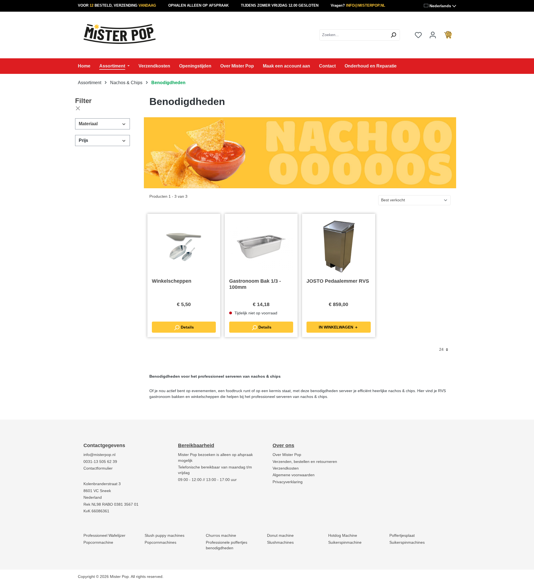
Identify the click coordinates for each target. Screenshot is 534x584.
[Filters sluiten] (78, 108)
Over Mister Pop (287, 455)
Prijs (83, 140)
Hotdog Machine (342, 535)
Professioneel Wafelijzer (104, 535)
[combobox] (353, 35)
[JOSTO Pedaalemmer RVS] (338, 246)
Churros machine (221, 535)
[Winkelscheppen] (184, 246)
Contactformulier (98, 468)
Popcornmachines (160, 542)
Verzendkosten (286, 468)
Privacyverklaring (288, 482)
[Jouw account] (433, 35)
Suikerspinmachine (345, 542)
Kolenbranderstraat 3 (102, 484)
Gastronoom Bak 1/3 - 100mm (255, 284)
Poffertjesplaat (402, 535)
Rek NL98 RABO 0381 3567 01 (111, 504)
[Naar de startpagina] (119, 33)
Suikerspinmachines (407, 542)
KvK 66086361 (96, 511)
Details (187, 327)
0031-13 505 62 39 (100, 462)
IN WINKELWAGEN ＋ (338, 327)
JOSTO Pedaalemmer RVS (337, 281)
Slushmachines (280, 542)
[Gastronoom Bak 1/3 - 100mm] (261, 246)
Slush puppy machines (164, 535)
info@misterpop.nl (99, 455)
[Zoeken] (393, 35)
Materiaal (88, 123)
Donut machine (280, 535)
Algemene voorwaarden (294, 475)
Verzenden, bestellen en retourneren (305, 462)
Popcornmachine (98, 542)
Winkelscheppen (171, 281)
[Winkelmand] (448, 35)
